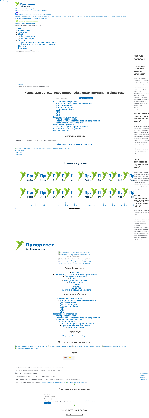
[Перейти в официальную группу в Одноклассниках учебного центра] (31, 16)
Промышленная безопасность (70, 123)
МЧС (57, 113)
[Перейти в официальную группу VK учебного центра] (60, 16)
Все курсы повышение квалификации (73, 103)
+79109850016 (46, 14)
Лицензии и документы (76, 276)
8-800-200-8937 (42, 18)
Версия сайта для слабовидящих (28, 21)
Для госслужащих (64, 107)
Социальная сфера (64, 109)
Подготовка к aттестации (64, 117)
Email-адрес (47, 399)
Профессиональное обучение (66, 128)
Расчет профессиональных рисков (38, 44)
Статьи (76, 286)
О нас (21, 29)
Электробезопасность (66, 119)
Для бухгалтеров (63, 105)
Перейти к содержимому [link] (7, 1)
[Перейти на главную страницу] (25, 7)
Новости (22, 46)
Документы (23, 32)
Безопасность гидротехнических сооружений (77, 121)
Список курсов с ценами (76, 280)
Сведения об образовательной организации (76, 274)
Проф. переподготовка (63, 125)
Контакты (22, 48)
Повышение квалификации (65, 101)
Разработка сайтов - (79, 382)
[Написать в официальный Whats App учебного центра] (26, 348)
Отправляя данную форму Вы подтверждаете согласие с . (75, 401)
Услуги (21, 40)
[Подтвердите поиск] (86, 98)
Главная (76, 272)
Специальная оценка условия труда (38, 42)
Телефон (46, 396)
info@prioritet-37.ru (41, 11)
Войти (33, 23)
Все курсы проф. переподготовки (71, 126)
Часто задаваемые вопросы (74, 338)
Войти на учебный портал (33, 9)
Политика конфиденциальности (76, 290)
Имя (45, 394)
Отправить (48, 403)
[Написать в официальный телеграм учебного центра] (114, 16)
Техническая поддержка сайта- (53, 382)
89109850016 (86, 264)
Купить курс (24, 31)
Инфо (20, 34)
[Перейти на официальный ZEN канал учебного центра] (87, 16)
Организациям (28, 38)
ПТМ (57, 111)
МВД (57, 115)
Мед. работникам (60, 130)
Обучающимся (28, 36)
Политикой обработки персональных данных (91, 401)
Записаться (18, 154)
